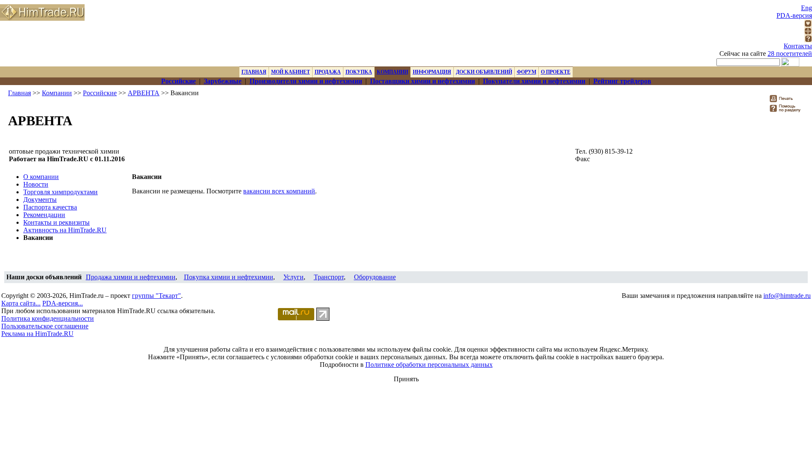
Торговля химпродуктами (60, 191)
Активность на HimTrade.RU (65, 230)
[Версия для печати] (787, 101)
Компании (57, 92)
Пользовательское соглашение (44, 326)
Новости (35, 184)
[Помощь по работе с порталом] (808, 40)
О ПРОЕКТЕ (556, 72)
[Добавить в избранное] (808, 24)
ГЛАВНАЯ (253, 72)
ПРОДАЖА (328, 72)
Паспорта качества (50, 207)
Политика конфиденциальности (47, 318)
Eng (806, 7)
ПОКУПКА (359, 72)
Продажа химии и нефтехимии (131, 277)
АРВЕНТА (143, 92)
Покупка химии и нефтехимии (228, 277)
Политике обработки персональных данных (429, 364)
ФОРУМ (526, 72)
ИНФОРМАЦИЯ (432, 72)
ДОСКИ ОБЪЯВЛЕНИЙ (484, 72)
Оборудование (375, 277)
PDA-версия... (62, 303)
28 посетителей (790, 53)
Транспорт (329, 277)
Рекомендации (44, 214)
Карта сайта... (21, 303)
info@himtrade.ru (787, 295)
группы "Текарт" (156, 295)
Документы (40, 199)
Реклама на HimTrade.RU (37, 333)
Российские (100, 92)
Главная (19, 92)
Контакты (798, 46)
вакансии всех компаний (279, 191)
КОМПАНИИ (392, 72)
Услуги (293, 277)
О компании (41, 176)
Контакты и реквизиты (56, 222)
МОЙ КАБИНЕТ (290, 72)
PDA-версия (794, 15)
